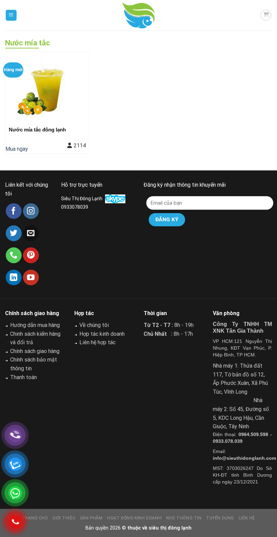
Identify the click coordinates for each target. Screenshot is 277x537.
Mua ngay (16, 149)
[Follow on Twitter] (14, 233)
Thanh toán (23, 377)
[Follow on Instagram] (31, 211)
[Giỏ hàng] (265, 15)
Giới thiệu (63, 518)
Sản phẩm (91, 518)
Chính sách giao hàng (34, 351)
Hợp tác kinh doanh (102, 334)
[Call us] (14, 255)
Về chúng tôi (94, 325)
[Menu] (11, 15)
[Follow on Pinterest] (31, 255)
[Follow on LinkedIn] (14, 278)
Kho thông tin (184, 518)
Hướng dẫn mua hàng (35, 325)
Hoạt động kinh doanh (134, 518)
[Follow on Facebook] (14, 211)
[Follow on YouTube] (31, 278)
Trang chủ (35, 518)
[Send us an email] (31, 233)
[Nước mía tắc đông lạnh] (47, 87)
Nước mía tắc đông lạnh (37, 129)
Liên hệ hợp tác (97, 342)
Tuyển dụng (220, 518)
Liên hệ (247, 518)
